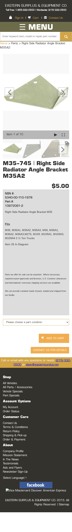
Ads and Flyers (12, 467)
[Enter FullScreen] (63, 134)
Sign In (19, 17)
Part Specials (11, 395)
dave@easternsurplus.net (42, 364)
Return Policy (11, 431)
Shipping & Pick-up (14, 435)
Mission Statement (15, 455)
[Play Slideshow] (56, 134)
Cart (35, 17)
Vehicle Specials (13, 391)
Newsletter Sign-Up (15, 471)
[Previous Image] (9, 92)
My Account (10, 407)
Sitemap (64, 504)
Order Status (11, 411)
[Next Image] (62, 92)
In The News (11, 459)
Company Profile (13, 451)
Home (4, 43)
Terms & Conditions (15, 427)
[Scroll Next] (62, 149)
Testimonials (10, 463)
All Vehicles (10, 383)
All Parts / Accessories (17, 387)
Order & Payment (14, 439)
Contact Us (56, 17)
